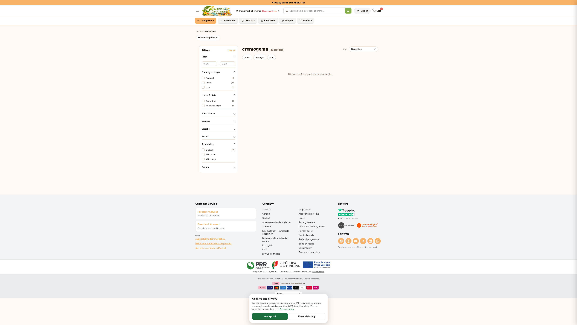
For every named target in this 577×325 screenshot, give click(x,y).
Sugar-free (220, 101)
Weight (205, 129)
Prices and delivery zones (312, 226)
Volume (206, 121)
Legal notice (305, 209)
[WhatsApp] (378, 241)
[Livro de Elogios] (367, 225)
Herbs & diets (209, 95)
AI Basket (266, 226)
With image (211, 159)
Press (302, 218)
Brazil (220, 82)
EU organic (267, 245)
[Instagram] (348, 241)
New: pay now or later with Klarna (288, 3)
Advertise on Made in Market (210, 248)
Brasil (247, 57)
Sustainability (305, 248)
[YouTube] (356, 241)
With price (210, 154)
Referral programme (309, 239)
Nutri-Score (208, 113)
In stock (220, 150)
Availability (208, 144)
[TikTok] (363, 241)
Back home (269, 20)
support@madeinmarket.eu (210, 239)
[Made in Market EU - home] (217, 10)
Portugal (220, 78)
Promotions (229, 20)
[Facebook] (341, 241)
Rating (205, 167)
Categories (207, 20)
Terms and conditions (309, 252)
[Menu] (197, 11)
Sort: (345, 49)
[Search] (348, 11)
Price (205, 56)
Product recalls (306, 235)
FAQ (264, 249)
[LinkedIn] (370, 241)
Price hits (250, 20)
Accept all (270, 316)
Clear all (231, 50)
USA (220, 87)
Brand (205, 136)
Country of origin (211, 72)
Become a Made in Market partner (213, 243)
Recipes (289, 20)
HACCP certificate (271, 253)
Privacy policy (306, 231)
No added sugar (220, 105)
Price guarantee (307, 222)
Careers (266, 213)
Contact (266, 218)
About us (266, 209)
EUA (271, 57)
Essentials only (306, 316)
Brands (307, 20)
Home (198, 31)
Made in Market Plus (309, 213)
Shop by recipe (306, 243)
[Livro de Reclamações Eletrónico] (346, 225)
